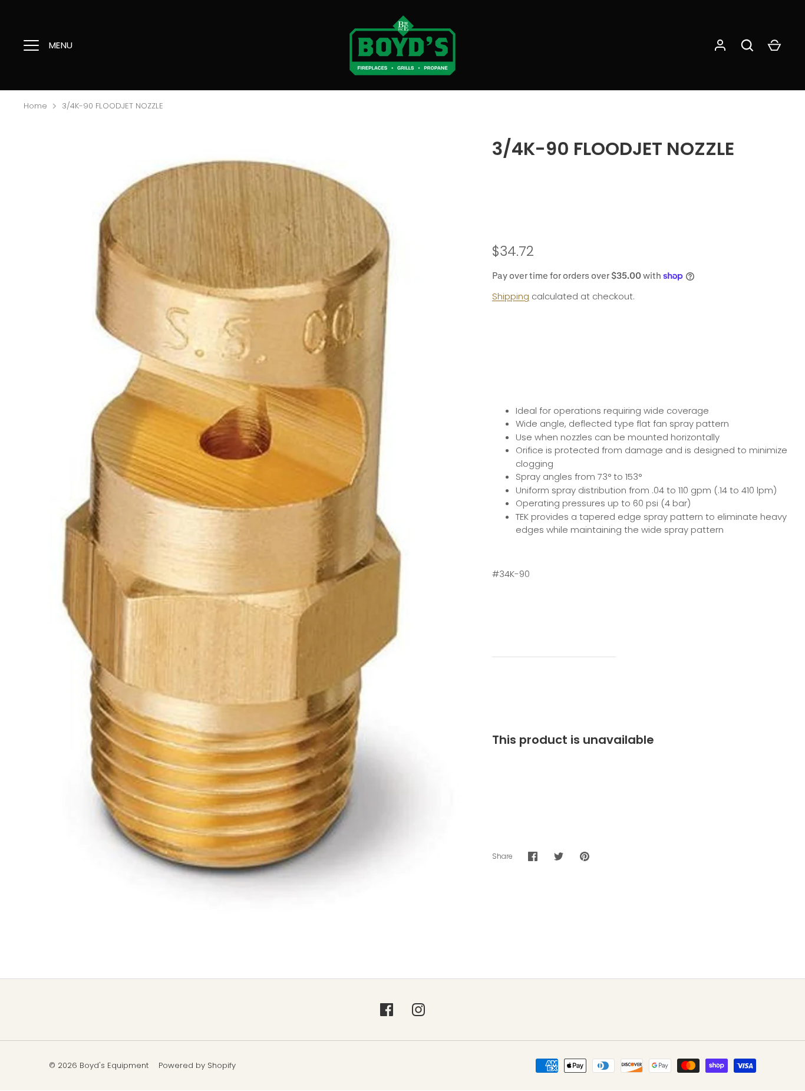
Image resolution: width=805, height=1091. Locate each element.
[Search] (747, 45)
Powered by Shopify (197, 1065)
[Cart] (774, 45)
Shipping (510, 296)
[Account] (720, 45)
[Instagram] (418, 1010)
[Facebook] (387, 1010)
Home (35, 105)
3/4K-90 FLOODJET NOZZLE (112, 105)
